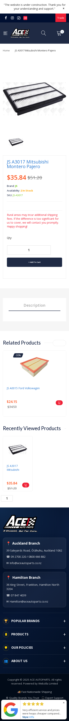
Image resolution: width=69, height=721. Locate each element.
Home (6, 50)
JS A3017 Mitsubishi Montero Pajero (17, 468)
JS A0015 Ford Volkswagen (23, 388)
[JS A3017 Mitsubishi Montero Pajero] (16, 142)
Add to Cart (35, 262)
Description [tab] (34, 305)
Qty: (9, 238)
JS (16, 186)
